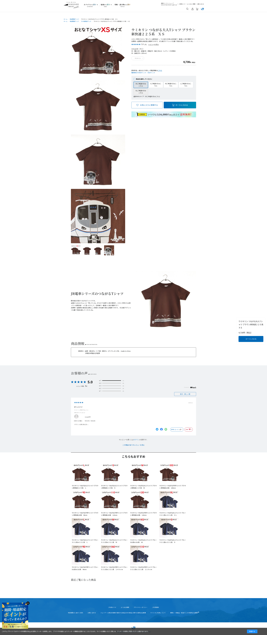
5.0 (90, 382)
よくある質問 (125, 607)
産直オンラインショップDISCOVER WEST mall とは (169, 4)
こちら (160, 70)
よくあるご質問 (191, 4)
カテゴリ (90, 5)
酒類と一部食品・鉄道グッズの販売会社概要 (184, 613)
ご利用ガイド (182, 4)
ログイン (136, 439)
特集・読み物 (123, 5)
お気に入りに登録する (149, 105)
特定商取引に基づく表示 (75, 613)
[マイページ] (192, 9)
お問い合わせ (200, 4)
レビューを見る (153, 44)
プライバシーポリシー (140, 607)
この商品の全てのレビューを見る (133, 445)
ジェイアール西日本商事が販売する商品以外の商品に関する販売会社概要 (123, 613)
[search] (187, 8)
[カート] (197, 9)
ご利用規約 (155, 607)
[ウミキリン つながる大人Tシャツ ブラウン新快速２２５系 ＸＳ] (76, 250)
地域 (105, 5)
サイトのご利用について (158, 613)
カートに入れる (181, 105)
